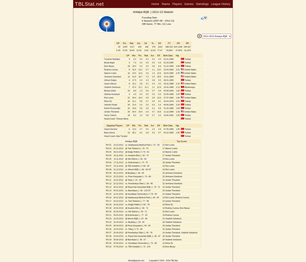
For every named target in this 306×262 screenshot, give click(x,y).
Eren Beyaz (109, 66)
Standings (202, 4)
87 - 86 (143, 219)
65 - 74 (145, 155)
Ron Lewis (108, 98)
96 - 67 (142, 240)
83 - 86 (149, 183)
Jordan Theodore (111, 112)
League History (220, 4)
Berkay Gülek (110, 91)
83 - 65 (142, 159)
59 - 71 (143, 211)
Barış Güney (109, 133)
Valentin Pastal (110, 105)
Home (155, 4)
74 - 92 (145, 152)
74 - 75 (144, 162)
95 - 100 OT (145, 190)
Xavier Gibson (110, 84)
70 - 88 (153, 243)
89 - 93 (145, 166)
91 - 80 (137, 180)
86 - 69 (140, 173)
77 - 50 (143, 215)
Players (177, 4)
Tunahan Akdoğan (112, 59)
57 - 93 (156, 145)
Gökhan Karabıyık (112, 94)
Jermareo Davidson (112, 77)
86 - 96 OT (145, 169)
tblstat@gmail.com (136, 260)
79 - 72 (156, 187)
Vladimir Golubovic (112, 87)
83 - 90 (141, 222)
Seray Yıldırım (110, 115)
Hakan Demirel (110, 129)
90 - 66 (146, 226)
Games (188, 4)
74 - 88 (147, 176)
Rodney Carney (111, 70)
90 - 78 (148, 233)
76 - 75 (144, 148)
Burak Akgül (109, 63)
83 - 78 (145, 204)
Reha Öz (108, 101)
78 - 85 (153, 194)
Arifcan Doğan (110, 80)
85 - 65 (155, 197)
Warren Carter (110, 73)
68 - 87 (156, 236)
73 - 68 (138, 229)
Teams (165, 4)
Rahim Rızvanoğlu (112, 108)
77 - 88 (145, 201)
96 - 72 (144, 208)
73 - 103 (146, 247)
